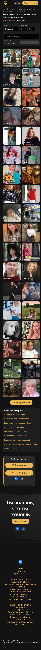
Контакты (20, 571)
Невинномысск (10, 419)
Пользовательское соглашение (20, 584)
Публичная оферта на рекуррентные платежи (20, 597)
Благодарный (9, 440)
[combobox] (10, 29)
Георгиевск (9, 427)
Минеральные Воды (23, 423)
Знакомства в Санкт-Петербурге (20, 618)
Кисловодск (24, 419)
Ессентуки (8, 423)
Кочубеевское (31, 444)
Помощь (21, 568)
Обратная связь (20, 573)
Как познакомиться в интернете (20, 606)
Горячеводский (23, 440)
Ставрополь (9, 414)
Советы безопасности (20, 579)
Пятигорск (20, 414)
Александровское (11, 448)
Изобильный (21, 436)
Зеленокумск (22, 431)
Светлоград (9, 436)
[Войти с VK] (17, 479)
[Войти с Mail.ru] (23, 479)
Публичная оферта (20, 582)
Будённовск (21, 427)
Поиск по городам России (20, 612)
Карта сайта (20, 624)
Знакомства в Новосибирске (20, 622)
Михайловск (9, 431)
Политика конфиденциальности (20, 588)
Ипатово (7, 444)
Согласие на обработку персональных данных (20, 592)
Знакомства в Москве (20, 614)
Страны (20, 610)
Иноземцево (18, 444)
